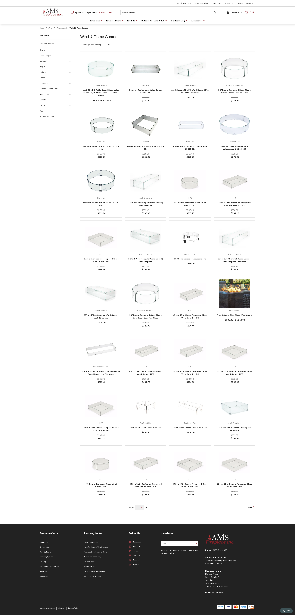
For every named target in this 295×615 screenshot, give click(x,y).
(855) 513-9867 (220, 550)
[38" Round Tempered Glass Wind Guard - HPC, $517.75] (190, 181)
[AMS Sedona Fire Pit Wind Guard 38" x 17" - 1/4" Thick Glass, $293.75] (190, 68)
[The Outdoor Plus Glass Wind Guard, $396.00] (234, 293)
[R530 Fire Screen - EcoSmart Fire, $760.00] (190, 237)
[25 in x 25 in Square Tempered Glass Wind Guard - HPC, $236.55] (101, 237)
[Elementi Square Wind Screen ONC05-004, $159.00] (145, 124)
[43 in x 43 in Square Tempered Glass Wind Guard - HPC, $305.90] (234, 349)
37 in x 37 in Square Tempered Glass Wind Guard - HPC (101, 429)
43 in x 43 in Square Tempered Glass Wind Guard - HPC (234, 372)
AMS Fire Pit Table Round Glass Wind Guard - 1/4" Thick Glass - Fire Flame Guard (101, 93)
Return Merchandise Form (49, 566)
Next (250, 507)
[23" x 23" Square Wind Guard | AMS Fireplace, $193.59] (234, 406)
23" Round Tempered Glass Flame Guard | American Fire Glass (234, 91)
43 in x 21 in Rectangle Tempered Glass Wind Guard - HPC (146, 485)
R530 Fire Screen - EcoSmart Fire (190, 259)
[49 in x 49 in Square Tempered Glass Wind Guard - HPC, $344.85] (190, 462)
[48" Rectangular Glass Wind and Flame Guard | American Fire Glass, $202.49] (101, 349)
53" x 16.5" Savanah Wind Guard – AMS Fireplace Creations (234, 260)
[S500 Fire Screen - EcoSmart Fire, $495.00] (145, 406)
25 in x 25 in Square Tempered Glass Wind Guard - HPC (101, 260)
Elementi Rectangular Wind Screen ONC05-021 (190, 147)
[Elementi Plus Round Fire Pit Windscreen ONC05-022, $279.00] (234, 124)
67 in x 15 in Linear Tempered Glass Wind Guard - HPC (145, 372)
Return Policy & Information (94, 571)
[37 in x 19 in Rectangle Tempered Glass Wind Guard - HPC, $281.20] (234, 181)
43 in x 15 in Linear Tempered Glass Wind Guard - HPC (190, 316)
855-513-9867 (106, 12)
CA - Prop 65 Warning (92, 576)
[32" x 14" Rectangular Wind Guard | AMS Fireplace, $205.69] (145, 237)
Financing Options (46, 557)
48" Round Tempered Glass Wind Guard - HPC (101, 485)
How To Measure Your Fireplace (96, 547)
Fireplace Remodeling (92, 542)
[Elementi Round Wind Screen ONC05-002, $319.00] (101, 181)
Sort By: (86, 44)
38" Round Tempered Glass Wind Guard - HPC (190, 203)
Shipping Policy (201, 3)
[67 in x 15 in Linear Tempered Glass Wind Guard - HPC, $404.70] (145, 349)
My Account (44, 542)
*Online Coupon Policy (92, 557)
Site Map (43, 562)
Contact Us (216, 3)
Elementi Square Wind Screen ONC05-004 (145, 147)
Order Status (44, 547)
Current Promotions (245, 3)
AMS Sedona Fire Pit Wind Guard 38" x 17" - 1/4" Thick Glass (190, 91)
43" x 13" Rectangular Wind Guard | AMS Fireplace (145, 203)
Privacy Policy (89, 562)
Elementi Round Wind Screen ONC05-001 (101, 147)
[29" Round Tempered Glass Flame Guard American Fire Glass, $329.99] (145, 293)
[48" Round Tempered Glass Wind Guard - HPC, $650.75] (101, 462)
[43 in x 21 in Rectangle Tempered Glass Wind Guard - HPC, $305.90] (145, 462)
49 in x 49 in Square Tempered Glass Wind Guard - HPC (190, 485)
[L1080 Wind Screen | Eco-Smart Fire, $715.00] (190, 406)
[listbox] (100, 45)
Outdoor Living (178, 21)
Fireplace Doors (113, 21)
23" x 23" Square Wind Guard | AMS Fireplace (234, 429)
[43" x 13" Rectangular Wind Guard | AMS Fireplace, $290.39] (145, 181)
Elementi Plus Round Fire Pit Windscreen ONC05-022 (234, 147)
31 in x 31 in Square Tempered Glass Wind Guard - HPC (234, 485)
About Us (229, 3)
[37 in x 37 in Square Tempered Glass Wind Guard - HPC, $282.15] (101, 406)
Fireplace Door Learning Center (96, 552)
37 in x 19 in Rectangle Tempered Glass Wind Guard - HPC (234, 203)
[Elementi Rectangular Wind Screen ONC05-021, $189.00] (190, 124)
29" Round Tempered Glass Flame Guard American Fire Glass (145, 316)
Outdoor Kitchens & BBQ (153, 21)
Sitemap (61, 608)
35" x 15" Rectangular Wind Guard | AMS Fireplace (101, 316)
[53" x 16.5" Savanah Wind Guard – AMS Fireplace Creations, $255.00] (234, 237)
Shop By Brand (45, 552)
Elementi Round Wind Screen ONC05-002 (101, 203)
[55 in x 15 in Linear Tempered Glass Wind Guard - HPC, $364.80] (190, 349)
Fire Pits (131, 21)
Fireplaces (95, 21)
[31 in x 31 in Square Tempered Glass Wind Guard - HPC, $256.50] (234, 462)
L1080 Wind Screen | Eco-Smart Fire (190, 427)
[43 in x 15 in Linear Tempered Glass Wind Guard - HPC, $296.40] (190, 293)
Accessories (196, 21)
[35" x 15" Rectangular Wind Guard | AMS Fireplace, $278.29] (101, 293)
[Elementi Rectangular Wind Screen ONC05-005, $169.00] (145, 68)
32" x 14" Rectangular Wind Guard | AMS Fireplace (145, 260)
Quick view (101, 77)
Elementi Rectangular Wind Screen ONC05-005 (145, 91)
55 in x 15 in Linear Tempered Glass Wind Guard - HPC (190, 372)
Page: (131, 507)
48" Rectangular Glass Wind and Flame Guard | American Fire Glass (101, 372)
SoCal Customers (184, 3)
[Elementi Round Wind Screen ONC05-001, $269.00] (101, 124)
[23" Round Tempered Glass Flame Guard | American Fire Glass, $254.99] (234, 68)
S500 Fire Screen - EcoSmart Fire (146, 427)
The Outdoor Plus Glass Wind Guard (234, 315)
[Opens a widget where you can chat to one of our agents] (286, 611)
